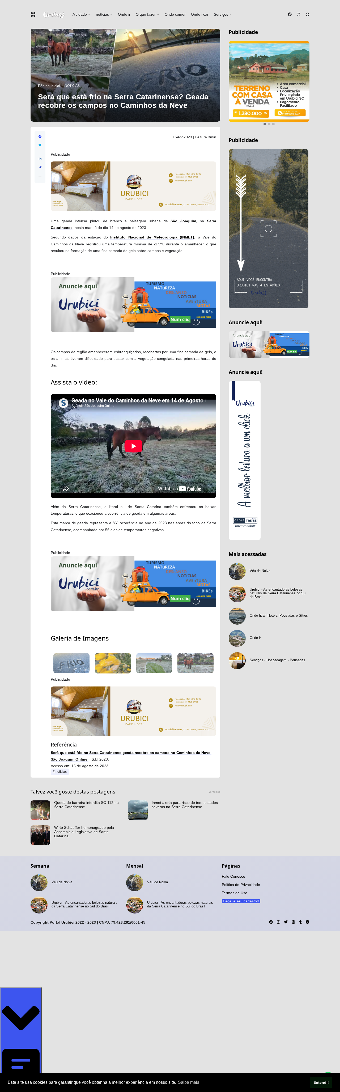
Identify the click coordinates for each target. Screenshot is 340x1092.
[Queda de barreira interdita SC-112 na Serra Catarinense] (40, 810)
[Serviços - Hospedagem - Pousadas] (237, 647)
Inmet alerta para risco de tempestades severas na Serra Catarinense (185, 804)
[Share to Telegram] (40, 167)
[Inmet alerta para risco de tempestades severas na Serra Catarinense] (138, 810)
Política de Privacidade (241, 884)
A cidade (80, 14)
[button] (40, 176)
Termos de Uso (234, 893)
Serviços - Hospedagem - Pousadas (277, 647)
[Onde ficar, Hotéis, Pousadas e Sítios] (237, 602)
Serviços (221, 14)
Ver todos (214, 791)
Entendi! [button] (321, 1082)
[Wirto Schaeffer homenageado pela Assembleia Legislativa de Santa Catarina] (40, 835)
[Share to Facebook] (40, 136)
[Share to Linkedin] (40, 158)
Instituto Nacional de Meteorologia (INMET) (152, 237)
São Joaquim (183, 221)
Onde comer (175, 14)
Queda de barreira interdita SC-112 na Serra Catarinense (86, 804)
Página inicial (49, 86)
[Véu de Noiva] (237, 557)
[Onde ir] (237, 624)
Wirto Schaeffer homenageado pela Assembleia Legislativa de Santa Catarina (84, 831)
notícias (102, 14)
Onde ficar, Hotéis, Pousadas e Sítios (279, 602)
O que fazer (146, 14)
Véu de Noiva (260, 557)
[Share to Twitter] (40, 145)
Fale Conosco (233, 876)
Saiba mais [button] (188, 1082)
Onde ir (124, 14)
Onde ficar (200, 14)
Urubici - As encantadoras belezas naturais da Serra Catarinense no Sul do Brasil (278, 579)
